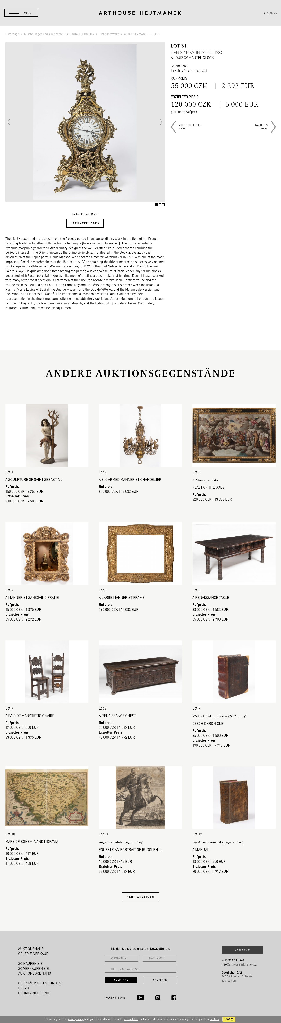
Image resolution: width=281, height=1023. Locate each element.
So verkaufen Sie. (34, 968)
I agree (228, 1019)
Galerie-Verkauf (33, 953)
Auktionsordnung (34, 973)
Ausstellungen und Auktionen (43, 34)
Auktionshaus (31, 948)
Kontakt (242, 950)
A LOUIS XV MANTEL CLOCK (141, 34)
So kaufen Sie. (31, 963)
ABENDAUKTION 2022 (81, 34)
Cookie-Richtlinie (34, 992)
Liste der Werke (109, 34)
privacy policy (75, 1019)
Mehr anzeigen (140, 897)
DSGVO (23, 987)
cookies (214, 1019)
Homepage (12, 34)
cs (264, 12)
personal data (130, 1019)
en (270, 12)
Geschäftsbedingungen (39, 983)
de (275, 13)
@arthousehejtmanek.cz (239, 964)
